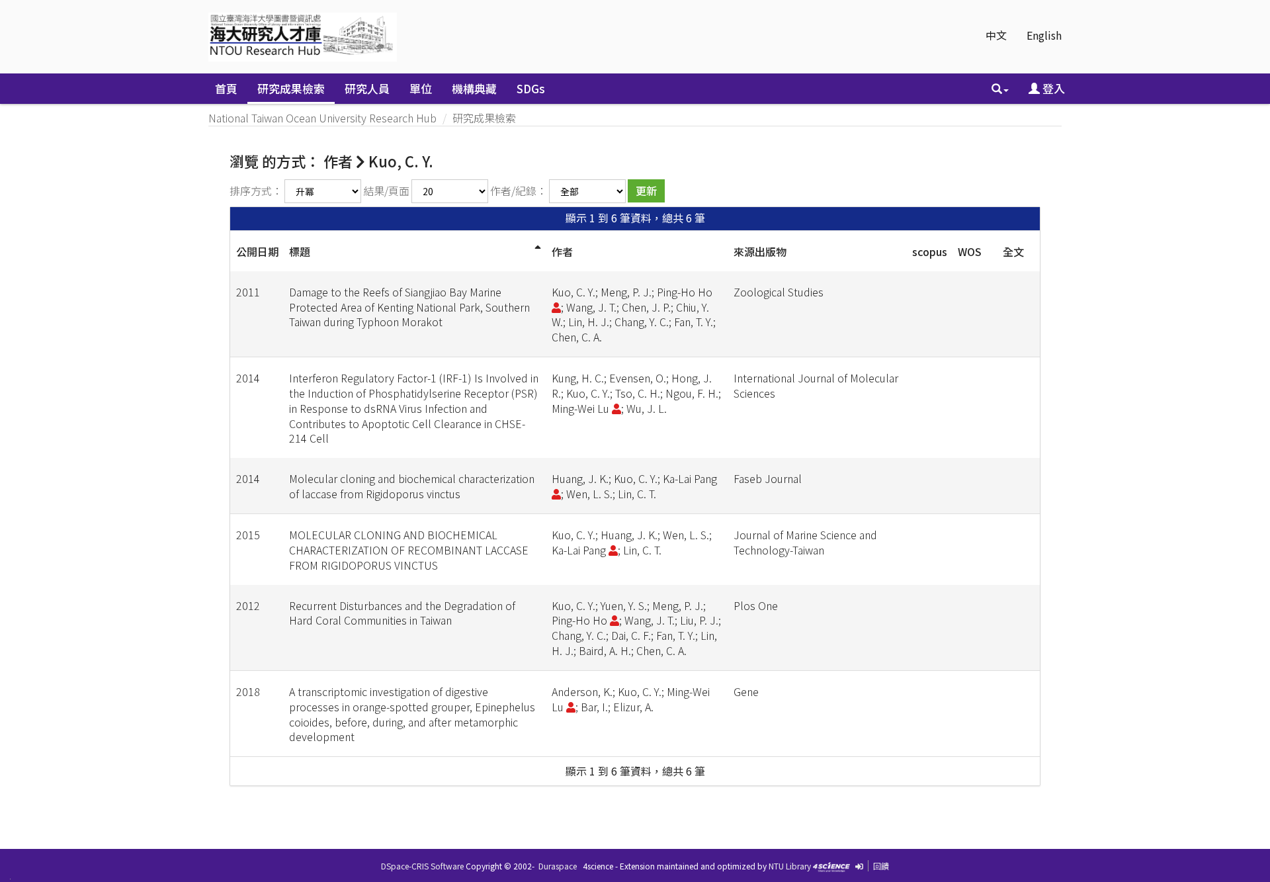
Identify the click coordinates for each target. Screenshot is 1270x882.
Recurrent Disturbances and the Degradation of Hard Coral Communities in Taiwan (402, 613)
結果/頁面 (386, 190)
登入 (1052, 88)
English (1044, 35)
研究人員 (367, 88)
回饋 (881, 865)
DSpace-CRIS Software (422, 865)
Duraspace (557, 865)
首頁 (226, 88)
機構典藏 (474, 88)
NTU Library (790, 865)
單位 (420, 88)
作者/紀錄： (518, 190)
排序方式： (256, 190)
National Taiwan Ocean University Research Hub (322, 118)
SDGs (531, 88)
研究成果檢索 (291, 88)
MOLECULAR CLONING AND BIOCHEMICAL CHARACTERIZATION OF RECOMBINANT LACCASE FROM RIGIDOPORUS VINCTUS (409, 550)
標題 (299, 251)
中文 (996, 35)
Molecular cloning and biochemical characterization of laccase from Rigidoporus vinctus (411, 486)
